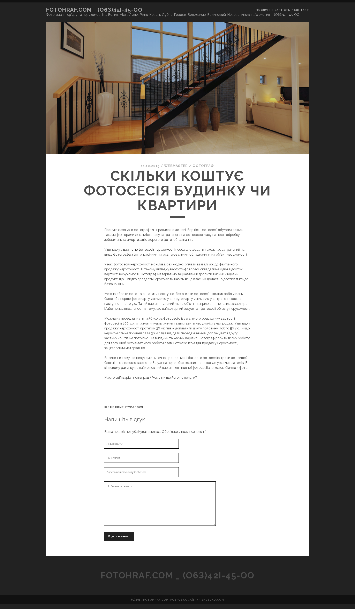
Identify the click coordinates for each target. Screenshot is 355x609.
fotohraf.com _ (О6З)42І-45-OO (94, 10)
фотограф (203, 166)
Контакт (301, 9)
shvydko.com (213, 599)
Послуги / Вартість (273, 9)
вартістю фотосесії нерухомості (149, 249)
